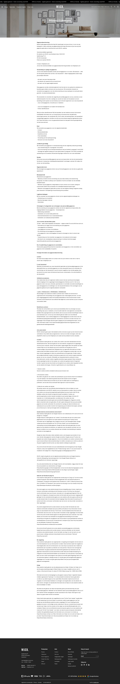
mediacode (96, 682)
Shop (6, 7)
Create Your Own (45, 659)
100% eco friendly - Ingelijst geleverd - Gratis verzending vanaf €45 (49, 2)
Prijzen (56, 663)
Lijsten (42, 661)
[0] (118, 7)
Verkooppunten (58, 659)
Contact (56, 652)
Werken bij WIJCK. (72, 666)
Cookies (40, 682)
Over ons (30, 7)
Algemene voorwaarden (27, 682)
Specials (12, 7)
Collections (43, 654)
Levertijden (57, 661)
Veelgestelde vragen (59, 656)
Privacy (35, 682)
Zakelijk (69, 663)
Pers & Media (71, 652)
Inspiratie (70, 654)
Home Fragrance (45, 656)
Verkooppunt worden (72, 659)
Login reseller (71, 661)
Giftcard (43, 663)
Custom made (21, 7)
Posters (43, 652)
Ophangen (70, 656)
